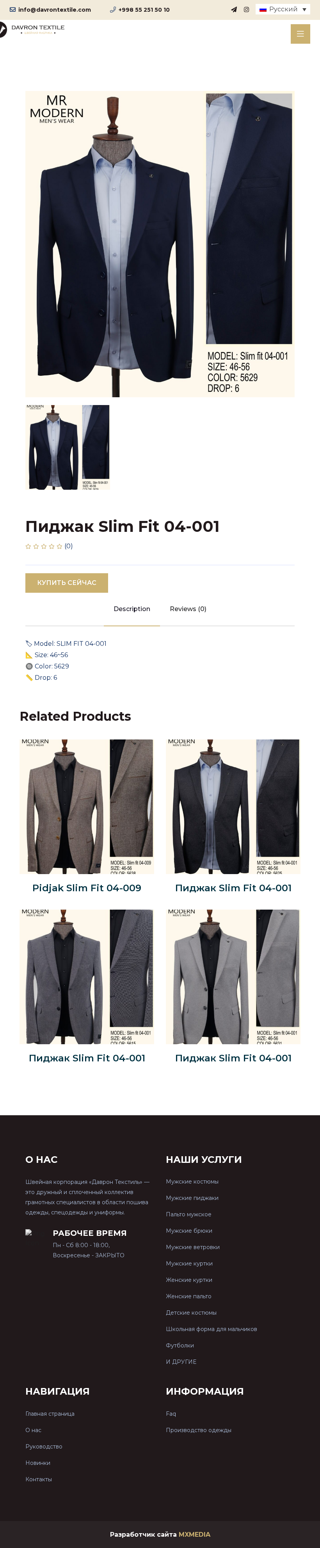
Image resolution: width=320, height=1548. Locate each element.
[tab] (67, 447)
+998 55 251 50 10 (144, 9)
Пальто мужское (189, 1214)
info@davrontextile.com (54, 9)
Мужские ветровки (193, 1247)
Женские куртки (189, 1279)
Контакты (38, 1479)
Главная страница (50, 1413)
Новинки (37, 1462)
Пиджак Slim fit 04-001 (233, 888)
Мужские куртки (189, 1263)
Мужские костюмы (192, 1181)
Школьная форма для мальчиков (211, 1329)
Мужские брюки (189, 1230)
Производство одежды (198, 1430)
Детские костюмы (191, 1312)
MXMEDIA (194, 1534)
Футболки (180, 1345)
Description (132, 609)
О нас (33, 1430)
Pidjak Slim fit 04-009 (86, 888)
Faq (171, 1413)
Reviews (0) (188, 609)
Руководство (43, 1446)
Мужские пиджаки (192, 1197)
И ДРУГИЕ (181, 1361)
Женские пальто (189, 1296)
